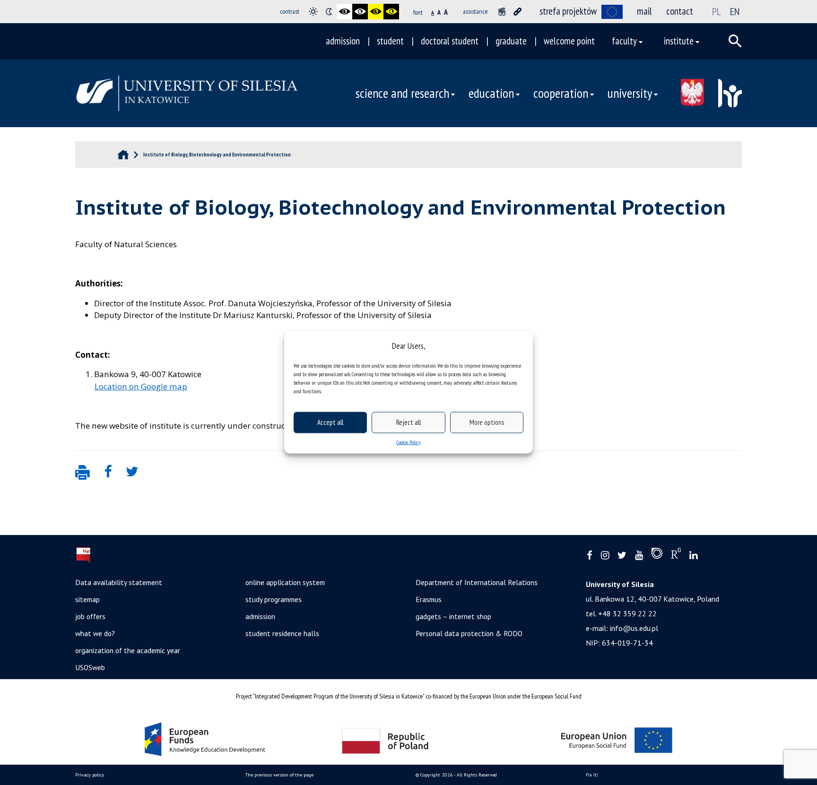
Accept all (330, 422)
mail (644, 11)
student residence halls (282, 633)
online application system (285, 582)
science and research (402, 93)
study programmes (273, 599)
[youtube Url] (639, 555)
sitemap (87, 599)
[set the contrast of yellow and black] (391, 11)
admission (343, 41)
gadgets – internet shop (453, 616)
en (734, 11)
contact (679, 11)
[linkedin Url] (693, 555)
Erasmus (429, 599)
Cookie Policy (408, 441)
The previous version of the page (279, 775)
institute (679, 41)
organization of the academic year (127, 650)
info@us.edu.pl (634, 628)
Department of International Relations (477, 582)
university (630, 93)
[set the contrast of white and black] (360, 11)
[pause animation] (502, 11)
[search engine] (735, 41)
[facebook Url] (589, 555)
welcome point (569, 41)
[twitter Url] (621, 555)
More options (486, 422)
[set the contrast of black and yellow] (375, 11)
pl (716, 11)
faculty (624, 41)
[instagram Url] (605, 555)
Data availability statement (118, 582)
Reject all (408, 422)
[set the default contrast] (313, 11)
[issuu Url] (657, 555)
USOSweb (90, 667)
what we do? (95, 633)
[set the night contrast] (329, 11)
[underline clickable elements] (517, 11)
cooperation (560, 93)
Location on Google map (141, 386)
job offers (90, 616)
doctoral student (449, 41)
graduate (511, 41)
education (491, 93)
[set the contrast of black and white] (344, 11)
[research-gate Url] (676, 555)
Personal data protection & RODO (469, 633)
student (390, 41)
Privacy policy (89, 775)
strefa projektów (568, 11)
